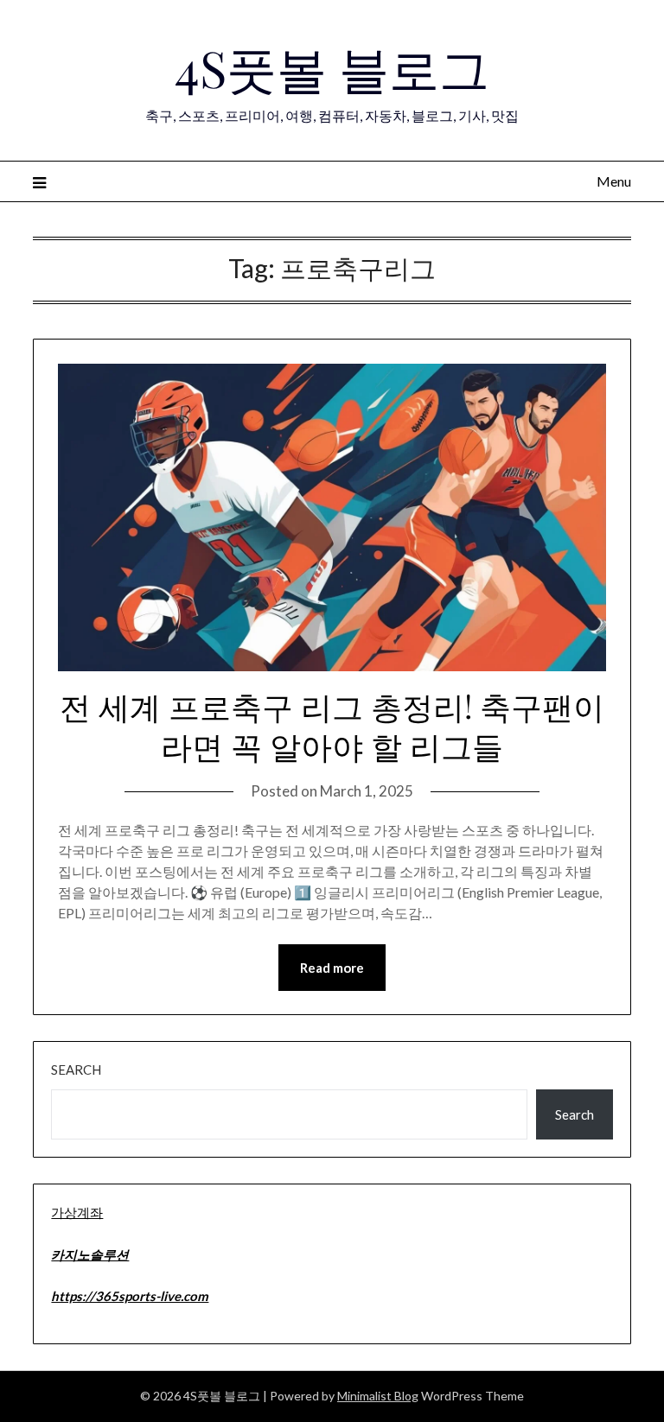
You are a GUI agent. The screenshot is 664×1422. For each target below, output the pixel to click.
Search (76, 1069)
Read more (332, 967)
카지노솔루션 (90, 1254)
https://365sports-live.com (129, 1296)
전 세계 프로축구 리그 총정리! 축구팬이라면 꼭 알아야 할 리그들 (332, 726)
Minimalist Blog (377, 1395)
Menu (613, 181)
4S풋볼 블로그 (332, 67)
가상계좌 (77, 1212)
